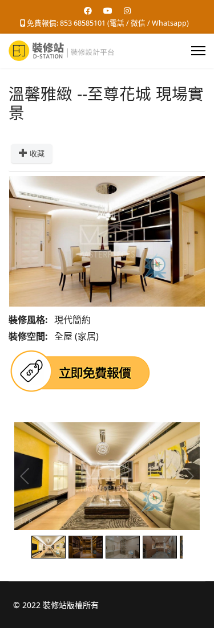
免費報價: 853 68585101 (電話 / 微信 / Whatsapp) (108, 23)
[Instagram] (127, 10)
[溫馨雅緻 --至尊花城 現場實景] (107, 241)
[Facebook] (88, 10)
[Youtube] (107, 10)
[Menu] (198, 51)
